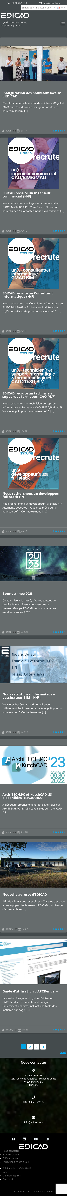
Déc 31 (24, 631)
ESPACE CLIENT (44, 7)
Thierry (9, 928)
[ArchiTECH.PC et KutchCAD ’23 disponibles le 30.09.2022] (33, 764)
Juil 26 (25, 1029)
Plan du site (8, 1179)
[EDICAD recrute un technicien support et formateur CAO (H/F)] (33, 363)
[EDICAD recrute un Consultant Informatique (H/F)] (33, 263)
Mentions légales (11, 1175)
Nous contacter (10, 1150)
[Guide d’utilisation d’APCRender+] (33, 961)
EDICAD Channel (11, 1154)
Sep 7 (25, 928)
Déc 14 (24, 731)
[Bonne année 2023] (33, 563)
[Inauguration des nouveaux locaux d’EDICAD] (33, 63)
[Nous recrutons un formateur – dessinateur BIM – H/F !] (33, 664)
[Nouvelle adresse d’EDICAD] (33, 864)
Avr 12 (23, 230)
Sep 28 (24, 832)
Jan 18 (23, 531)
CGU (4, 1171)
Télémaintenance (11, 1158)
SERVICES (27, 7)
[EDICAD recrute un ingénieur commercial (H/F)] (33, 163)
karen (9, 130)
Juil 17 (23, 130)
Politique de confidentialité (16, 1168)
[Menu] (62, 23)
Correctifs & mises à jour (15, 1161)
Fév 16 (23, 430)
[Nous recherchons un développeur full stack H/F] (33, 463)
